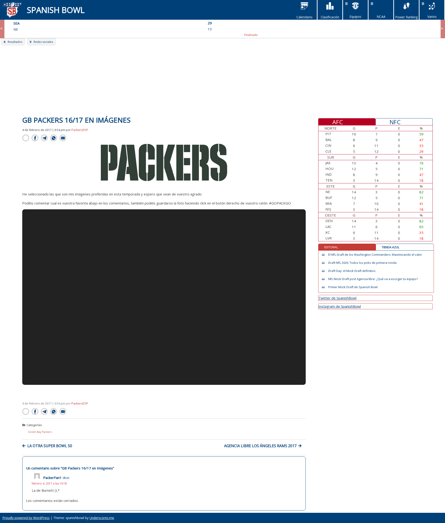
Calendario (304, 17)
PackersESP (79, 130)
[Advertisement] (222, 80)
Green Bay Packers (40, 432)
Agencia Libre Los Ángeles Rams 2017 (260, 445)
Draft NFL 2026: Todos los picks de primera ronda (362, 263)
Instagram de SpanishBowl (339, 306)
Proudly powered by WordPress (26, 518)
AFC (337, 121)
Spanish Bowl (56, 9)
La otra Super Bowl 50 (49, 445)
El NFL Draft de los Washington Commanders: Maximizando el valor (375, 254)
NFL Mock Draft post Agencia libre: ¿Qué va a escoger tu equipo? (373, 279)
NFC (395, 121)
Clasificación (330, 17)
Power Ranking (406, 17)
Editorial (331, 247)
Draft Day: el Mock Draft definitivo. (352, 271)
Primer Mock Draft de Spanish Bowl (353, 287)
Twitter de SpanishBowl (337, 298)
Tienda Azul (390, 247)
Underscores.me (101, 518)
